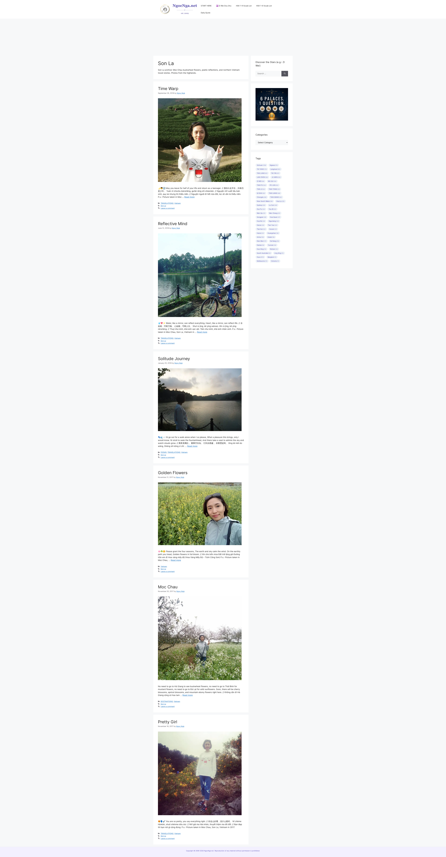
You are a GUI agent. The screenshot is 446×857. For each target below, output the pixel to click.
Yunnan (272, 245)
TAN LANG (262, 173)
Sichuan (261, 165)
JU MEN (276, 177)
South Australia (264, 253)
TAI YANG (262, 169)
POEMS (164, 452)
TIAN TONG (274, 189)
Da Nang (274, 241)
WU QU (272, 181)
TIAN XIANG (276, 197)
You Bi (272, 209)
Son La (163, 206)
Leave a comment (168, 208)
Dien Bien (261, 241)
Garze (260, 225)
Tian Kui (261, 229)
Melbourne (262, 261)
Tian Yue (272, 225)
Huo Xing (261, 249)
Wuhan (274, 249)
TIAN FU (261, 185)
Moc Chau (167, 586)
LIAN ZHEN (262, 177)
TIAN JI (261, 189)
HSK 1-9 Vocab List (244, 6)
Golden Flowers (172, 472)
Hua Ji (260, 257)
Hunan (273, 229)
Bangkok (272, 257)
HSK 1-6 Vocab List (264, 6)
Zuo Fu (261, 209)
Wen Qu (261, 213)
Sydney (261, 205)
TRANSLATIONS (167, 203)
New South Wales (265, 201)
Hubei (271, 237)
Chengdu (261, 197)
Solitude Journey (174, 358)
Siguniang (274, 221)
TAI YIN (275, 173)
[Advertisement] (223, 36)
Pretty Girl (167, 721)
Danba (260, 245)
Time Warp (168, 88)
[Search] (284, 73)
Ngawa (274, 165)
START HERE (206, 6)
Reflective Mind (172, 223)
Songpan (261, 217)
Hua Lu (280, 201)
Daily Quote (205, 13)
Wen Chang (274, 213)
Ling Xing (279, 253)
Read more (189, 197)
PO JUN (274, 185)
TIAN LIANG (274, 193)
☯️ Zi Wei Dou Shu (223, 6)
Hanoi (260, 233)
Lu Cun (273, 205)
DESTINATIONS (167, 701)
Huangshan (273, 233)
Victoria (275, 261)
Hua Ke (261, 221)
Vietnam (177, 203)
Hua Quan (275, 217)
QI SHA (261, 193)
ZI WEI (260, 181)
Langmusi (275, 169)
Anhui (260, 237)
